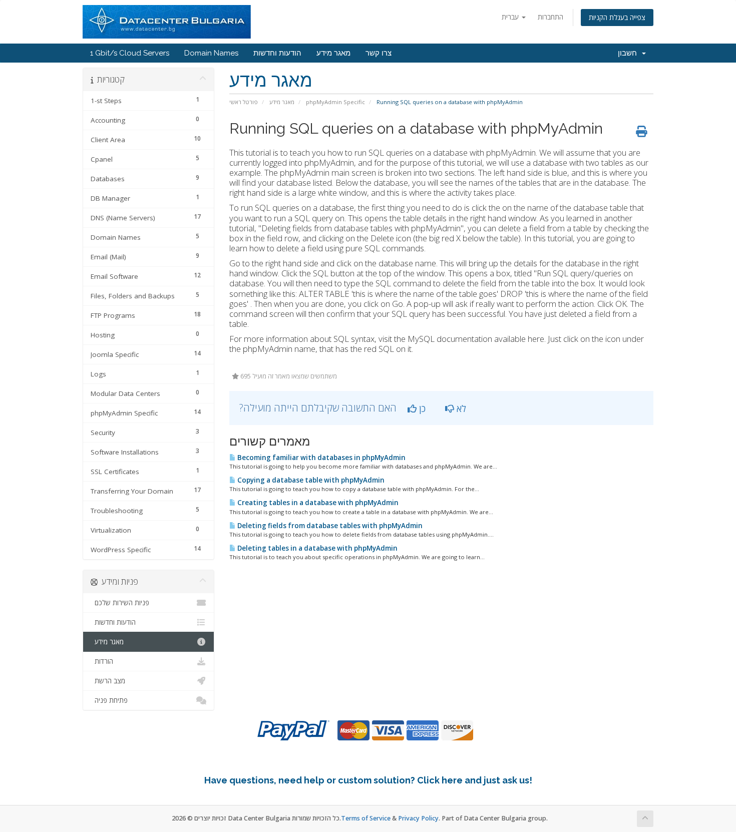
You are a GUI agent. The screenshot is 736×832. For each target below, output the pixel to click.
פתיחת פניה (109, 700)
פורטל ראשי (243, 102)
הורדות (102, 661)
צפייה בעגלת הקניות (617, 17)
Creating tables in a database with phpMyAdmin (317, 502)
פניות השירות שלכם (120, 602)
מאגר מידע (333, 53)
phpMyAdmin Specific (335, 102)
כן (421, 408)
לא (460, 408)
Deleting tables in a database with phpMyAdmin (317, 548)
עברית (511, 17)
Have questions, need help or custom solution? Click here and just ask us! (368, 780)
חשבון (629, 53)
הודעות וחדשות (277, 53)
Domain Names (211, 53)
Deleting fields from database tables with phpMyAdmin (329, 525)
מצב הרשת (108, 680)
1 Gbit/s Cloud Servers (129, 53)
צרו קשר (378, 53)
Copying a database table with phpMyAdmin (310, 480)
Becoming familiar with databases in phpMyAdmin (321, 457)
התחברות (550, 17)
